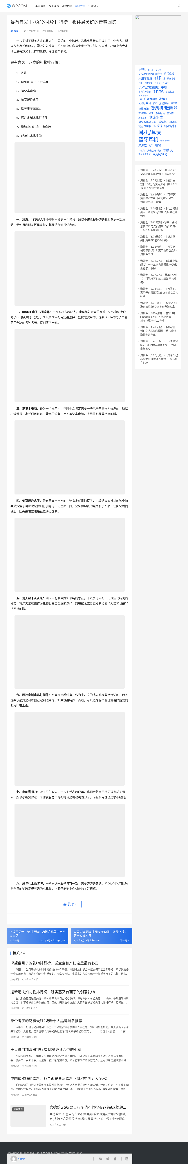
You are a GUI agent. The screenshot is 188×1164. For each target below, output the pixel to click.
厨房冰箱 (171, 78)
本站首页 (40, 5)
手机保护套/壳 (144, 91)
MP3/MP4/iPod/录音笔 (150, 73)
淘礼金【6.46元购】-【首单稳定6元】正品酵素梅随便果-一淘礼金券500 (159, 344)
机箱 (151, 113)
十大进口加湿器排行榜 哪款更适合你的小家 (45, 1050)
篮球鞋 (157, 126)
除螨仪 (168, 150)
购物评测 (80, 5)
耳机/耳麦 (150, 132)
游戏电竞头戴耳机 (164, 113)
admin (14, 30)
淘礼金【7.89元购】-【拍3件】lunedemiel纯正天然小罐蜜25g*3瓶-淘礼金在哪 (158, 317)
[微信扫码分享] (100, 1159)
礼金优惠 (67, 5)
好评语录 (93, 5)
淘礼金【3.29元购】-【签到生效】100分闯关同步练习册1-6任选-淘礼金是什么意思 (158, 184)
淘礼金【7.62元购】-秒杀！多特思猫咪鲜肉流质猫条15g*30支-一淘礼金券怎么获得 (158, 226)
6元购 (151, 70)
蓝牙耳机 (148, 139)
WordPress (75, 1152)
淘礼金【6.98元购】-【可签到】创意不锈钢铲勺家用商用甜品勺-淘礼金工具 (159, 250)
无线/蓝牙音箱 (147, 103)
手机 (164, 87)
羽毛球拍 (170, 126)
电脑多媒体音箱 (147, 121)
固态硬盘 (148, 83)
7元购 (158, 70)
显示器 (174, 103)
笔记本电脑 (144, 126)
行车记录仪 (165, 140)
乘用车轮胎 (145, 78)
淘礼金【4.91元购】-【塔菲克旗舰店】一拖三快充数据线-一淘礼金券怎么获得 (159, 264)
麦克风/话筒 (160, 154)
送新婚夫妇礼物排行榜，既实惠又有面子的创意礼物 (52, 992)
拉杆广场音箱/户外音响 (152, 99)
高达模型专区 (144, 154)
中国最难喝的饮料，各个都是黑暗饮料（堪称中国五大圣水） (60, 1078)
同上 (140, 83)
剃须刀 (159, 78)
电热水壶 (156, 117)
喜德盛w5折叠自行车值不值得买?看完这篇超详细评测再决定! (88, 1107)
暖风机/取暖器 (164, 108)
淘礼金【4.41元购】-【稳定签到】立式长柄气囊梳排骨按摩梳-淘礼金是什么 (158, 330)
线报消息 (54, 5)
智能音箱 (143, 108)
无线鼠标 (164, 103)
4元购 (142, 69)
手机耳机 (158, 91)
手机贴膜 (170, 91)
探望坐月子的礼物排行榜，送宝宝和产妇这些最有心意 (54, 963)
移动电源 (173, 122)
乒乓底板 (169, 73)
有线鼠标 (142, 113)
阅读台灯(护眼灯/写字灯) (149, 150)
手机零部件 (143, 95)
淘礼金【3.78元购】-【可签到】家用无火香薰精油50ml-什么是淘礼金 (159, 292)
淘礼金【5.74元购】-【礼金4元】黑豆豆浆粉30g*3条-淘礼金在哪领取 (159, 212)
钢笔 (158, 145)
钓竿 (151, 145)
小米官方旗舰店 (148, 87)
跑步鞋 (142, 145)
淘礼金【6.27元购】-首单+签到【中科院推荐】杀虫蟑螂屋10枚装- (158, 278)
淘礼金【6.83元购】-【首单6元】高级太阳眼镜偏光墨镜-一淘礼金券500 (159, 359)
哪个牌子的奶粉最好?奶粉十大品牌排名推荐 (46, 1021)
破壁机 (162, 122)
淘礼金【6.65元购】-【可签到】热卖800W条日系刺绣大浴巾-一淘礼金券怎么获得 (159, 198)
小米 (166, 83)
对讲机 (158, 83)
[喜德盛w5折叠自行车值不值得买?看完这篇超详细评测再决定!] (28, 1116)
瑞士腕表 (142, 118)
